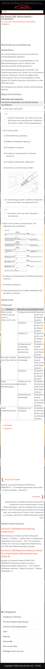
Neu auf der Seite (10, 646)
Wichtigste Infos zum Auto (13, 651)
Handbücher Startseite (12, 617)
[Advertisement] (22, 33)
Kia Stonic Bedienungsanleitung (15, 622)
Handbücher (6, 3)
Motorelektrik (30, 22)
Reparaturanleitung (31, 3)
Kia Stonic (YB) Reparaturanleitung (13, 22)
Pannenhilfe (8, 641)
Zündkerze (8, 428)
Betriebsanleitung (17, 3)
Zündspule (8, 425)
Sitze (5, 632)
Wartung (6, 636)
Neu (40, 3)
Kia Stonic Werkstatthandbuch (15, 627)
